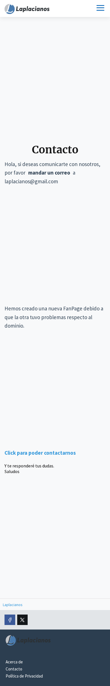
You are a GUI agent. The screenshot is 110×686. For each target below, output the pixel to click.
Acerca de (14, 662)
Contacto (14, 669)
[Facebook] (10, 620)
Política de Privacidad (24, 676)
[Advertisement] (55, 82)
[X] (22, 620)
